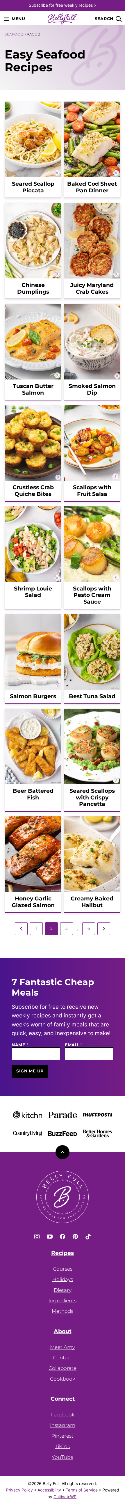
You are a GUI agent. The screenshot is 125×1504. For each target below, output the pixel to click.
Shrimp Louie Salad (33, 592)
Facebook (63, 1415)
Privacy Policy (19, 1489)
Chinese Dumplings (33, 288)
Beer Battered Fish (33, 794)
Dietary (63, 1290)
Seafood (14, 34)
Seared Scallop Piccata (33, 187)
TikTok (62, 1446)
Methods (62, 1311)
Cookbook (62, 1379)
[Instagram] (37, 1236)
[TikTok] (88, 1236)
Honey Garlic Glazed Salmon (33, 902)
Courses (62, 1269)
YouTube (62, 1457)
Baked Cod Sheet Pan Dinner (92, 187)
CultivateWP (64, 1496)
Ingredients (62, 1300)
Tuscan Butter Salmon (33, 389)
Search (104, 18)
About (63, 1331)
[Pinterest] (75, 1236)
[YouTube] (49, 1236)
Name (20, 1044)
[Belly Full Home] (62, 19)
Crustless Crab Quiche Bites (33, 490)
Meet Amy (62, 1347)
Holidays (62, 1279)
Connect (63, 1399)
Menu (18, 18)
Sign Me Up (30, 1071)
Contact (62, 1358)
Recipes (62, 1253)
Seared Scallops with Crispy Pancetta (92, 798)
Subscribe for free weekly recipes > (63, 5)
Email (73, 1044)
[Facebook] (62, 1236)
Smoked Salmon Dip (92, 389)
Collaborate (62, 1368)
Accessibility (49, 1489)
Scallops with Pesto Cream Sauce (92, 595)
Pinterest (62, 1436)
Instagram (62, 1425)
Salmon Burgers (33, 696)
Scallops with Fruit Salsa (92, 490)
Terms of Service (82, 1489)
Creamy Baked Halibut (92, 902)
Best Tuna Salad (92, 696)
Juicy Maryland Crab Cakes (92, 288)
